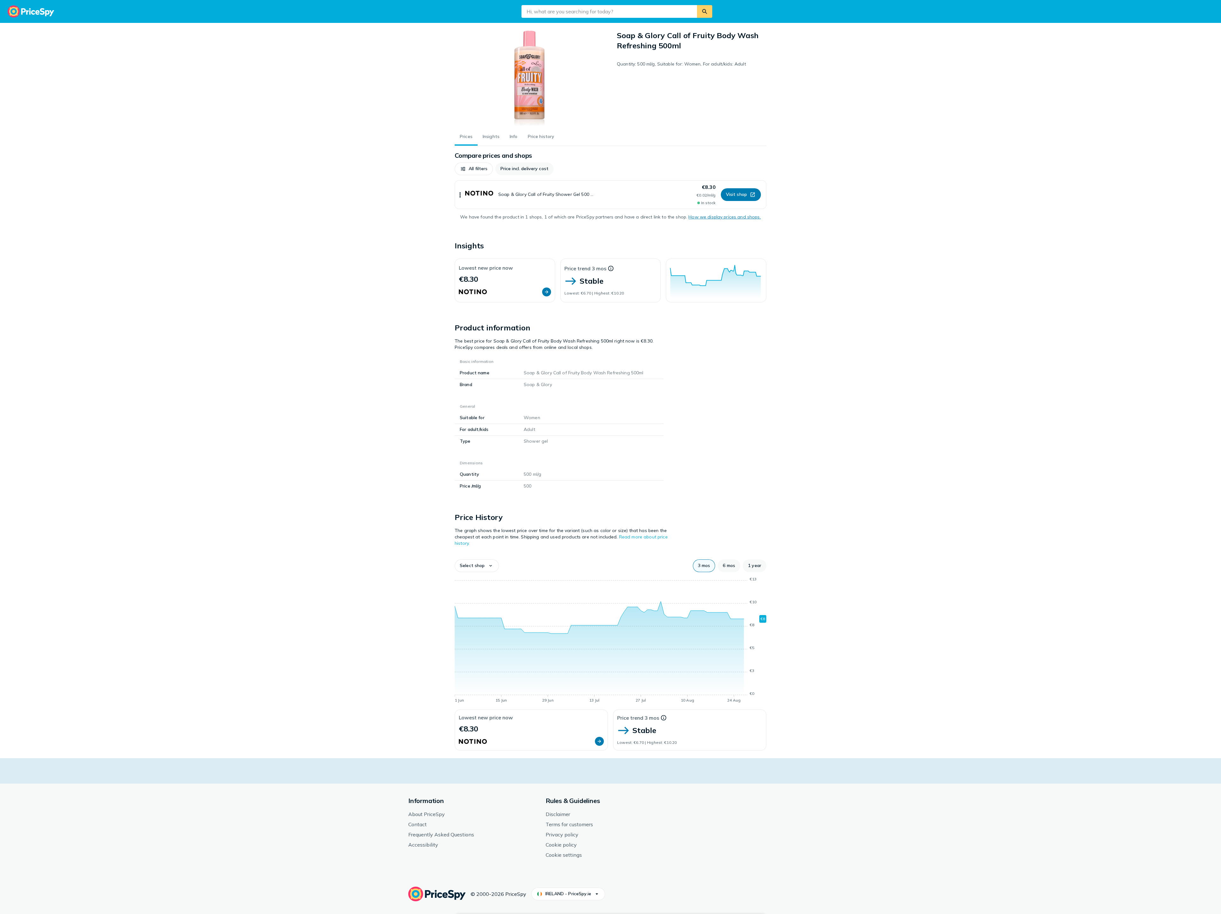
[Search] (704, 11)
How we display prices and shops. (724, 217)
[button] (474, 169)
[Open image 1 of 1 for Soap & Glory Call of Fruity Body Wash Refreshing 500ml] (529, 78)
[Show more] (460, 194)
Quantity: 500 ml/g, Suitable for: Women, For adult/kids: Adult (681, 64)
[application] (716, 280)
